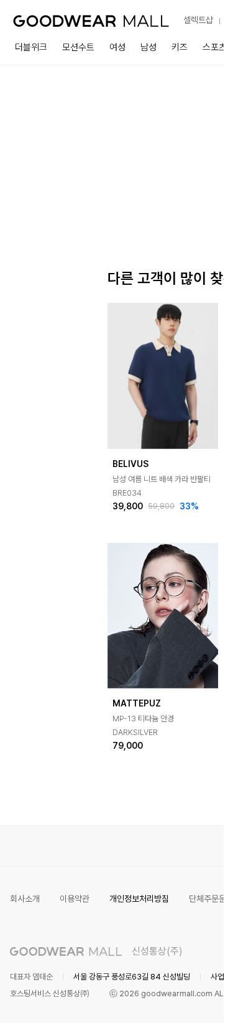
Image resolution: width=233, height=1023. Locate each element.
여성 (117, 47)
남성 (148, 47)
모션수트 (78, 47)
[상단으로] (164, 998)
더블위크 (31, 47)
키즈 (179, 47)
